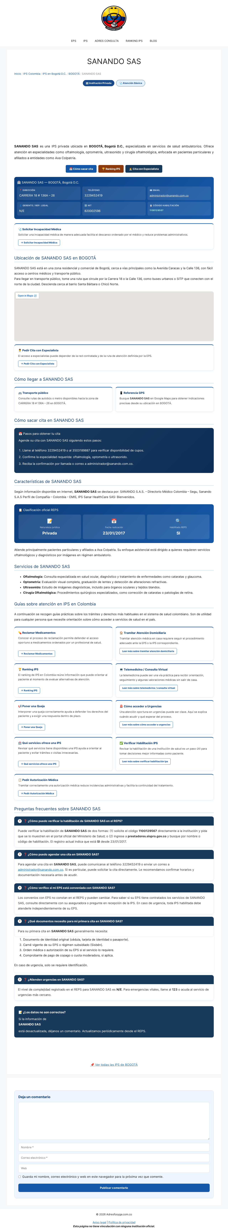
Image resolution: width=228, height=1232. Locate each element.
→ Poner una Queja (31, 727)
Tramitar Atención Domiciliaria (145, 633)
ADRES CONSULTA (107, 40)
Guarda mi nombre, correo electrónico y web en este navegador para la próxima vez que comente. (92, 1176)
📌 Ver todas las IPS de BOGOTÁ (114, 1064)
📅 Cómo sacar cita (81, 168)
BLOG (153, 40)
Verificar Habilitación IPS (141, 743)
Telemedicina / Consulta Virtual (145, 669)
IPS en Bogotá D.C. (54, 73)
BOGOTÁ (74, 73)
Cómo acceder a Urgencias (143, 706)
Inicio (17, 73)
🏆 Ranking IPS (111, 168)
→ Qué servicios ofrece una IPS (38, 763)
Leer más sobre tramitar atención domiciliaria (148, 651)
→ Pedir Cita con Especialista (37, 363)
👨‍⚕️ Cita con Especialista (144, 168)
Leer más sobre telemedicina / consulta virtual (148, 687)
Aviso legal (99, 1222)
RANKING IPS (134, 40)
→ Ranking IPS (29, 690)
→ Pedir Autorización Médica (37, 793)
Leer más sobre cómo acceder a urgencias (146, 724)
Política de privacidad (121, 1222)
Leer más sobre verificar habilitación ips (145, 761)
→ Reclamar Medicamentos (36, 653)
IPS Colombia (31, 73)
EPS (73, 40)
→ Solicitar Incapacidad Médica (39, 242)
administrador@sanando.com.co (169, 195)
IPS (85, 40)
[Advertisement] (114, 115)
